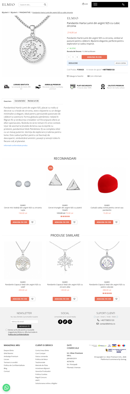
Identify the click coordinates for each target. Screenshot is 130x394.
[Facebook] (60, 322)
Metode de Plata (41, 365)
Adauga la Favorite (76, 76)
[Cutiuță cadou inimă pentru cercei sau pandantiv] (107, 184)
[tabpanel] (32, 46)
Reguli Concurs (41, 377)
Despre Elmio (9, 350)
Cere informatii (95, 76)
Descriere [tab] (7, 101)
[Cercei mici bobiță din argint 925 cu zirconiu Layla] (23, 184)
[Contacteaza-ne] (123, 4)
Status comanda (41, 356)
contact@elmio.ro (107, 323)
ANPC (37, 380)
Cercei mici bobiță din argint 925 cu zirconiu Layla (23, 208)
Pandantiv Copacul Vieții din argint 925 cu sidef (23, 285)
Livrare (6, 359)
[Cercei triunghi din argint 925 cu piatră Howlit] (65, 184)
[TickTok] (65, 322)
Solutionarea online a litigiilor (46, 383)
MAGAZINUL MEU (12, 345)
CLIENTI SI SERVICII (44, 345)
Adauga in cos (94, 57)
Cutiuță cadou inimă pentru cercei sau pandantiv (107, 208)
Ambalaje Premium (11, 356)
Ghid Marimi (8, 353)
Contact (7, 371)
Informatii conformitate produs (15, 145)
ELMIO (23, 205)
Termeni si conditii (11, 362)
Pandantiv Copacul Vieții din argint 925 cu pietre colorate (107, 285)
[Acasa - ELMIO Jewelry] (8, 4)
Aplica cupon (121, 63)
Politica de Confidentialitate (18, 334)
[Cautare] (45, 5)
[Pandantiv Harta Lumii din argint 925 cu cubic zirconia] (32, 46)
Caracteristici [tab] (20, 101)
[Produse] (95, 5)
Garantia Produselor (43, 371)
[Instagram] (70, 322)
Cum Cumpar (40, 353)
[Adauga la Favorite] (32, 222)
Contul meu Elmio (42, 350)
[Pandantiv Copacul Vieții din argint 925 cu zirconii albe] (65, 260)
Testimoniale (40, 362)
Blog (5, 368)
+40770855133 (107, 320)
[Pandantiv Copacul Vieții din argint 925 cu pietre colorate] (107, 260)
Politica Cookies (41, 374)
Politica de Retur (41, 359)
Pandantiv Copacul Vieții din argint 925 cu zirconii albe (65, 285)
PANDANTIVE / (25, 12)
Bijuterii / (6, 12)
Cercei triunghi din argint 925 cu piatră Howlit (65, 208)
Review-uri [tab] (33, 101)
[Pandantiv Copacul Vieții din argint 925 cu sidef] (23, 260)
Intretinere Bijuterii (42, 368)
